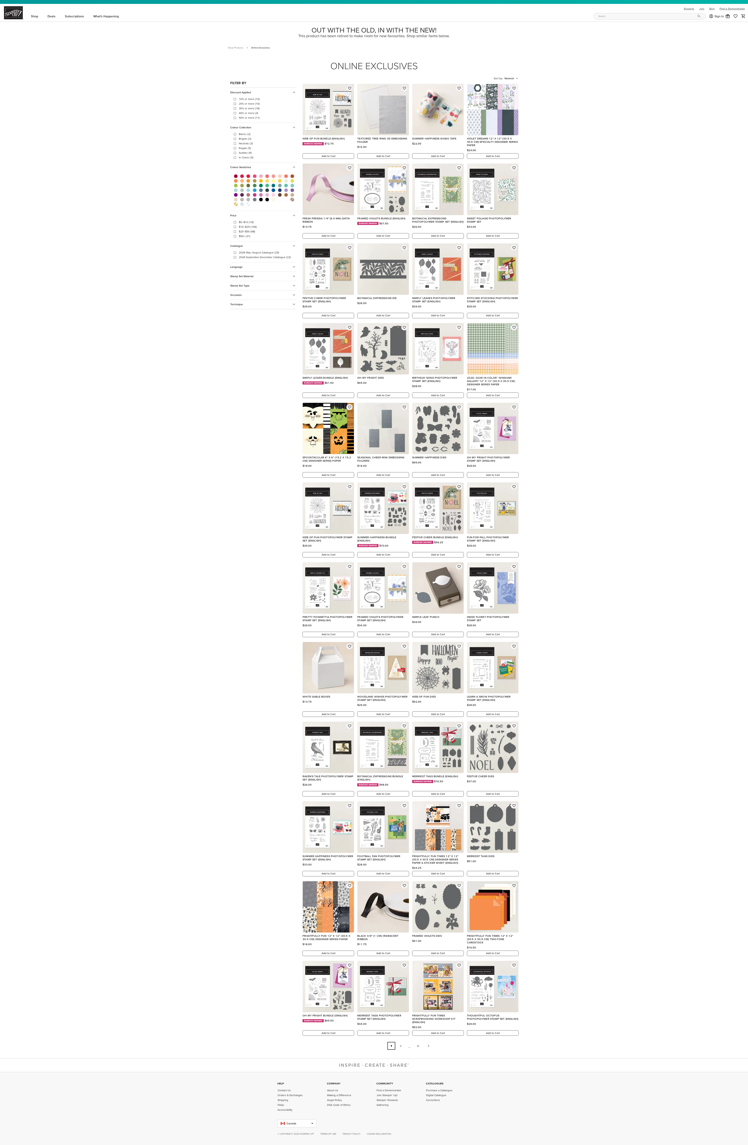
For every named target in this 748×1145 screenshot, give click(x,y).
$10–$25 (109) (248, 226)
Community (384, 1083)
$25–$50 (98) (247, 231)
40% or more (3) (248, 113)
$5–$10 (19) (246, 222)
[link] (735, 16)
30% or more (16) (249, 108)
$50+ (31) (244, 236)
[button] (727, 16)
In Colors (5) (246, 157)
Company (333, 1083)
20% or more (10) (249, 103)
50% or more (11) (249, 117)
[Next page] (428, 1046)
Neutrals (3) (246, 143)
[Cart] (743, 16)
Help (280, 1083)
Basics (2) (245, 134)
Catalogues (434, 1083)
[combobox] (650, 16)
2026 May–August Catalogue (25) (259, 252)
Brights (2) (245, 138)
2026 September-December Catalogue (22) (265, 257)
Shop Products (235, 47)
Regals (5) (245, 148)
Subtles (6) (245, 152)
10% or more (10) (249, 99)
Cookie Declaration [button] (379, 1134)
